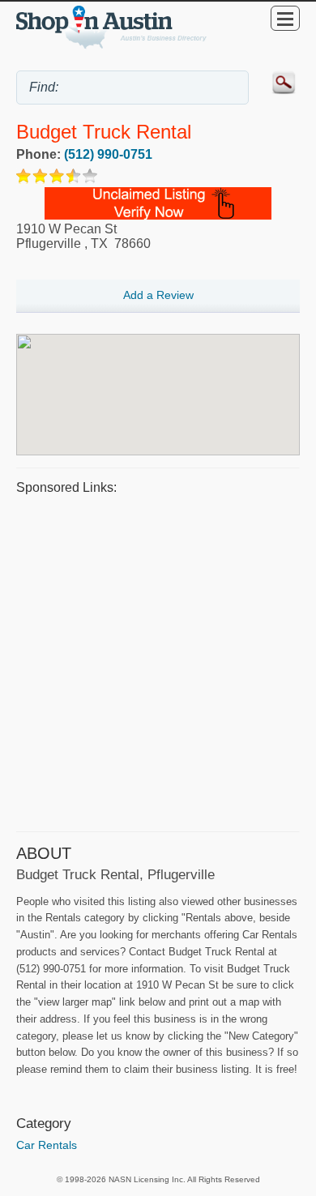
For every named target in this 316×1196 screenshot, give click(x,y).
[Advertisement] (158, 661)
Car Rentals (46, 1144)
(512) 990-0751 (108, 154)
